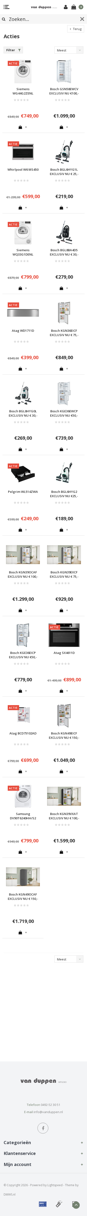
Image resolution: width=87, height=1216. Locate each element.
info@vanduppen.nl (48, 1112)
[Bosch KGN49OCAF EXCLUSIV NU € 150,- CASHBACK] (23, 877)
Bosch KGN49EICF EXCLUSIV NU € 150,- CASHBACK (64, 735)
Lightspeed (55, 1185)
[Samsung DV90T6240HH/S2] (23, 796)
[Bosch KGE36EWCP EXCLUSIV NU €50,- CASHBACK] (64, 393)
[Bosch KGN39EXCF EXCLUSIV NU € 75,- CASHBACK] (64, 554)
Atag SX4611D (64, 653)
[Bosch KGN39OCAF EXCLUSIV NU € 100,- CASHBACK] (23, 554)
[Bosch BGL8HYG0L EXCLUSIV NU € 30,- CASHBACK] (23, 393)
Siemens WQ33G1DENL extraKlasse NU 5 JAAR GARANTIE (23, 252)
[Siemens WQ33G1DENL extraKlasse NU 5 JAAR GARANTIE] (23, 232)
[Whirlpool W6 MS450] (23, 152)
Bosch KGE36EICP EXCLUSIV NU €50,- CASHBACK (23, 655)
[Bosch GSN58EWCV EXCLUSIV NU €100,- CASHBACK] (64, 71)
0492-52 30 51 (50, 1105)
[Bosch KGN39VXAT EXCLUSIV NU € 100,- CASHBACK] (64, 796)
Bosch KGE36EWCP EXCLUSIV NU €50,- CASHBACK (64, 413)
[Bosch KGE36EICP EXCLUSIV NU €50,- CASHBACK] (23, 635)
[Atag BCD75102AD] (23, 715)
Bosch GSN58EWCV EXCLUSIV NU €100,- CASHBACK (64, 91)
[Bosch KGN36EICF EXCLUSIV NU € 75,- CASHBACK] (64, 313)
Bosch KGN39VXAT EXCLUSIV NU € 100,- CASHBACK (64, 816)
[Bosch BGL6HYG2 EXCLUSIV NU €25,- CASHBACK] (64, 474)
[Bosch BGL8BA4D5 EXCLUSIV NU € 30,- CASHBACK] (64, 232)
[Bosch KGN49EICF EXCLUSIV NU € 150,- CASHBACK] (64, 715)
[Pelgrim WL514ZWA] (23, 474)
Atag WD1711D (23, 330)
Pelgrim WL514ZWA (23, 491)
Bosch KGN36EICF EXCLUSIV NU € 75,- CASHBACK (64, 332)
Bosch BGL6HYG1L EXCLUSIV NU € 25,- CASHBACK (64, 171)
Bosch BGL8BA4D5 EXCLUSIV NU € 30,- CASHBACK (64, 252)
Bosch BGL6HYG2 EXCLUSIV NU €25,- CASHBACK (64, 493)
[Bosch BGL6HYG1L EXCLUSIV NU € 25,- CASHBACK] (64, 152)
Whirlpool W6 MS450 (22, 169)
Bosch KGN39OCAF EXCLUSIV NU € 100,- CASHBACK (23, 574)
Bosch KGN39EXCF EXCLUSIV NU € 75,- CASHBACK (64, 574)
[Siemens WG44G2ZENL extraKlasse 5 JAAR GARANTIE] (23, 71)
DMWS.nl (9, 1194)
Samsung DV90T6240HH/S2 (23, 816)
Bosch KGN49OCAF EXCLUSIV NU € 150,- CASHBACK (23, 896)
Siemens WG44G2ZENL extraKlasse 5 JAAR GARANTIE (23, 91)
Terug (76, 29)
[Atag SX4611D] (64, 635)
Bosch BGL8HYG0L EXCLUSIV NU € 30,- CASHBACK (23, 413)
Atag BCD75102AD (22, 733)
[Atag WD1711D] (23, 313)
